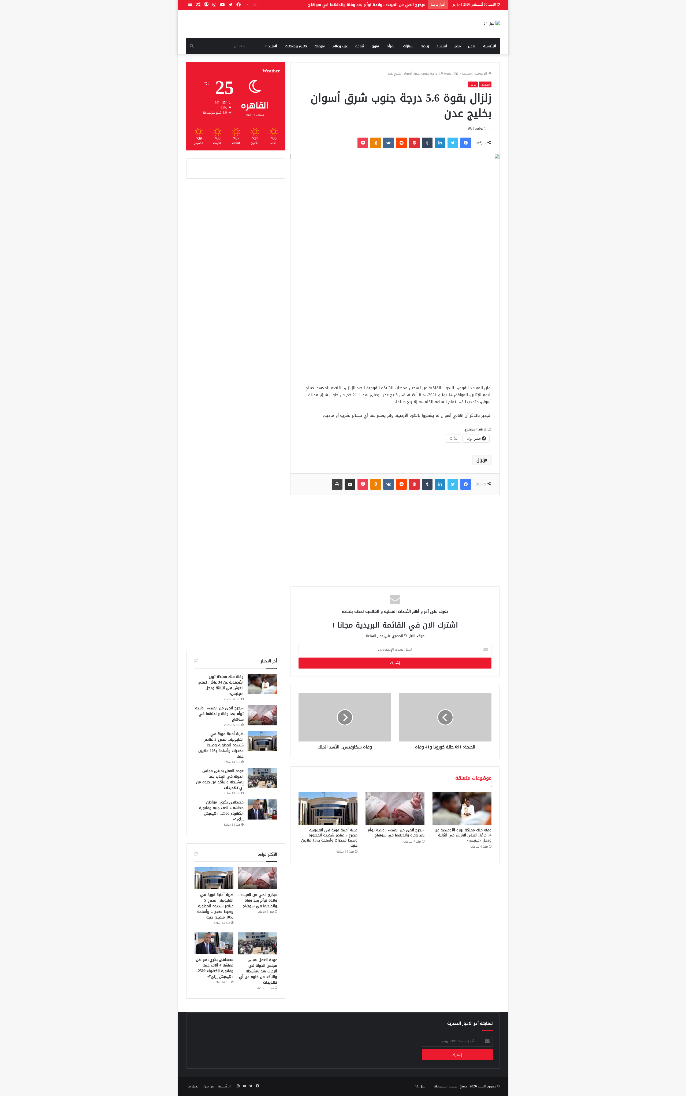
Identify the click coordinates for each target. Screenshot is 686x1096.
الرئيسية (489, 46)
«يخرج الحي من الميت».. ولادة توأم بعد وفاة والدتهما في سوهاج (366, 4)
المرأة (391, 46)
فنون (375, 46)
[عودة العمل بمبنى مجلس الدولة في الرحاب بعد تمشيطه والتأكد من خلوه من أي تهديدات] (262, 778)
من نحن (208, 1086)
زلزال (480, 460)
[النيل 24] (492, 24)
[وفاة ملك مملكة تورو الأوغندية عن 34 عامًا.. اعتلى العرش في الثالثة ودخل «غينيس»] (462, 808)
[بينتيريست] (414, 143)
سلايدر (467, 73)
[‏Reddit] (401, 143)
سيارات (408, 46)
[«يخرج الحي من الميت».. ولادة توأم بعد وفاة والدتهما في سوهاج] (395, 808)
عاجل (472, 46)
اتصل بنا (194, 1086)
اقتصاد (442, 46)
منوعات (320, 46)
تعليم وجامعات (296, 46)
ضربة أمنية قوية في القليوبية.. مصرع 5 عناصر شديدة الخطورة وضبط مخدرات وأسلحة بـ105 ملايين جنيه (329, 837)
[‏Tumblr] (427, 143)
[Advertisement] (395, 338)
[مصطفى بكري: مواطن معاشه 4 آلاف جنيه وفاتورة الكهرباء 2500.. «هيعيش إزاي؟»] (262, 809)
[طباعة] (337, 484)
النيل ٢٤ (421, 1086)
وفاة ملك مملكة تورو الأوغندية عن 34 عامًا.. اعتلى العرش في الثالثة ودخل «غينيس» (463, 835)
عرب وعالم (340, 46)
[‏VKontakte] (388, 143)
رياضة (425, 46)
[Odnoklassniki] (375, 143)
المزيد (272, 46)
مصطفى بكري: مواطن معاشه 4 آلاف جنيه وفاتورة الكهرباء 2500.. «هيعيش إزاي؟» (221, 811)
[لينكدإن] (440, 143)
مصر (457, 46)
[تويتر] (453, 143)
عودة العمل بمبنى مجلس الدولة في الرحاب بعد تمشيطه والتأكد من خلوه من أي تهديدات (220, 779)
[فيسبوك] (465, 143)
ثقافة (359, 46)
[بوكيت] (362, 143)
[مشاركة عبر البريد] (350, 484)
